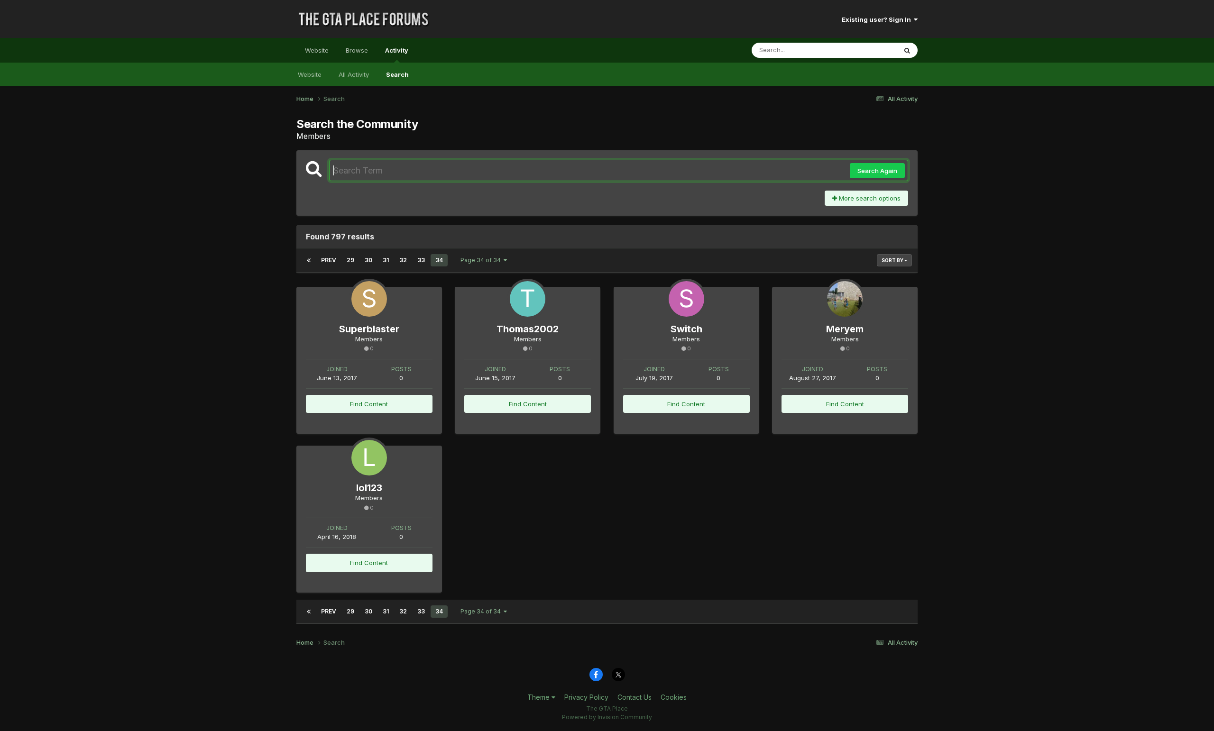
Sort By (893, 260)
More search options (869, 198)
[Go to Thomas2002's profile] (527, 299)
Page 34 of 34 (482, 260)
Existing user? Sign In (878, 19)
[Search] (907, 50)
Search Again (877, 170)
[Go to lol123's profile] (369, 457)
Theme (539, 697)
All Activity (354, 74)
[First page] (308, 260)
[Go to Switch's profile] (686, 299)
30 (368, 260)
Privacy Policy (586, 697)
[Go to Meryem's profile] (845, 299)
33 (421, 260)
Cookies (674, 697)
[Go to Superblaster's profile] (369, 299)
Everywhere (867, 50)
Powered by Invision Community (607, 717)
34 (439, 260)
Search (397, 74)
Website (317, 50)
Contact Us (634, 697)
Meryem (845, 329)
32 (403, 260)
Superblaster (369, 329)
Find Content (369, 404)
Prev (328, 260)
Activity (396, 50)
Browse (357, 50)
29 (350, 260)
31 (386, 260)
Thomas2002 (528, 329)
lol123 (369, 487)
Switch (686, 329)
